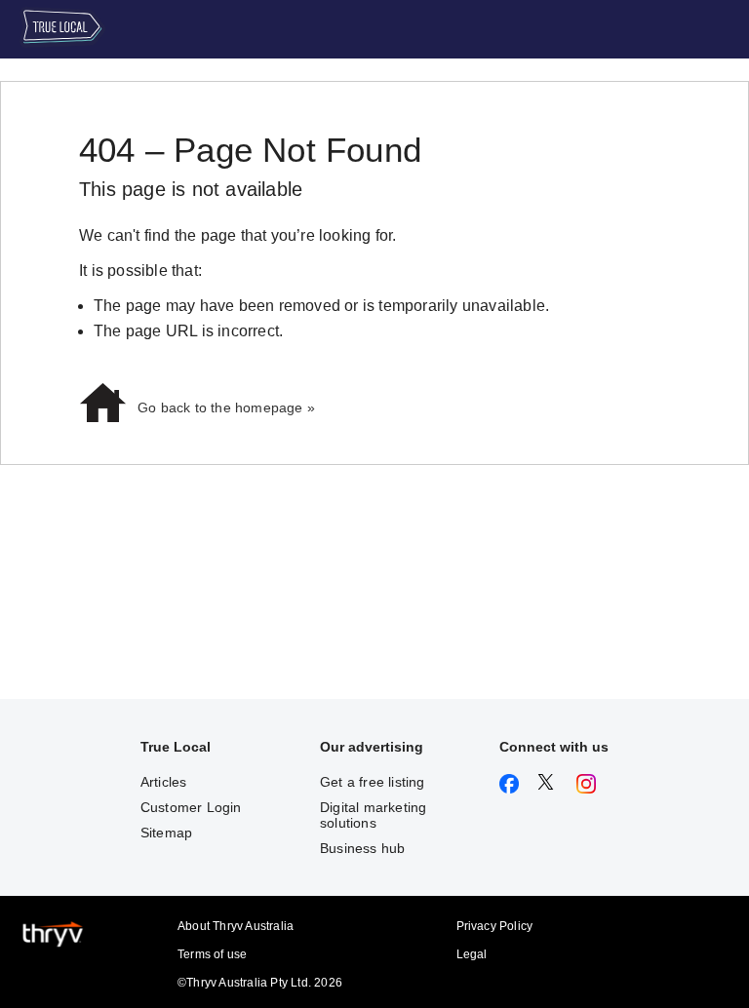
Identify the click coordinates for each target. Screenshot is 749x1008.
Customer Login (191, 807)
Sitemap (166, 832)
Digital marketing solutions (373, 815)
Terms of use (212, 954)
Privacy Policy (494, 926)
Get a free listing (372, 782)
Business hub (362, 848)
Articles (163, 782)
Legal (472, 954)
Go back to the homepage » (226, 407)
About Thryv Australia (235, 926)
